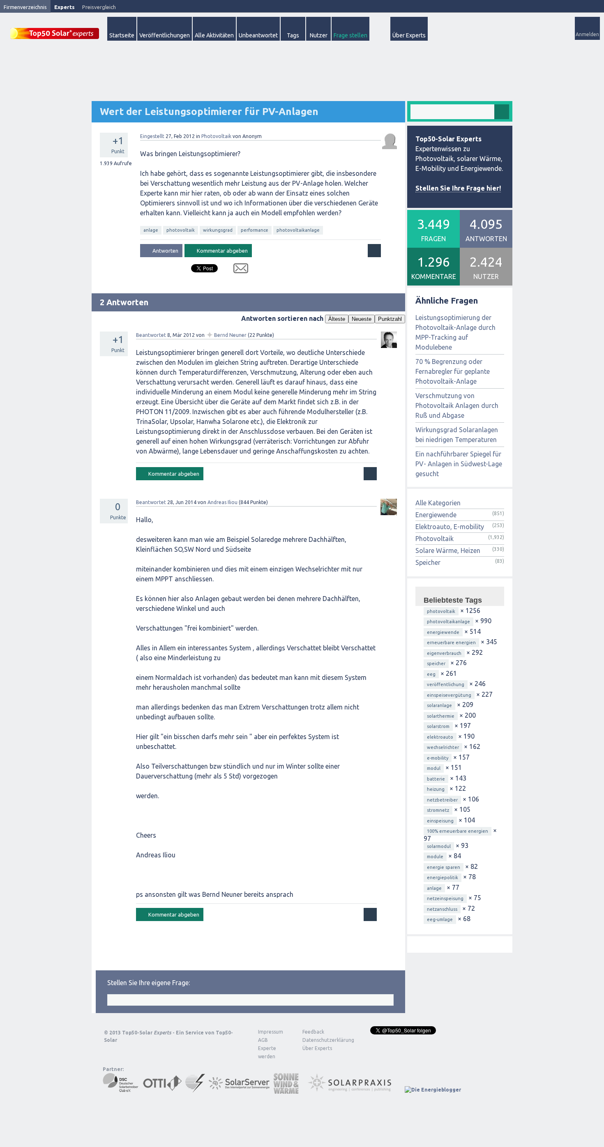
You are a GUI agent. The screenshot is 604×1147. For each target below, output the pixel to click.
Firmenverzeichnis (25, 7)
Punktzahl (390, 319)
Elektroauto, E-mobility (449, 526)
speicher (436, 663)
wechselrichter (443, 747)
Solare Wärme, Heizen (447, 550)
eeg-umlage (440, 919)
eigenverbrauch (444, 653)
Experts (64, 7)
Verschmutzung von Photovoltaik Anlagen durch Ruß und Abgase (456, 405)
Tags (293, 35)
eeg (431, 674)
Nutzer (318, 35)
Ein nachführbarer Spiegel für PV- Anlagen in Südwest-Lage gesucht (458, 463)
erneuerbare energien (451, 642)
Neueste (361, 319)
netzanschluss (442, 909)
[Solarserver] (239, 1089)
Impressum (270, 1031)
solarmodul (439, 846)
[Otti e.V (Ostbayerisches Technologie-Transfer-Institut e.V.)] (162, 1089)
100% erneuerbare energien (457, 831)
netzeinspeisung (445, 898)
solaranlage (439, 705)
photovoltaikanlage (298, 230)
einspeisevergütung (449, 695)
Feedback (313, 1031)
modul (433, 768)
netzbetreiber (442, 799)
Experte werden (267, 1052)
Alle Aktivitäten (214, 35)
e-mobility (437, 757)
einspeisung (440, 820)
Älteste (336, 319)
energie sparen (443, 867)
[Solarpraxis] (352, 1089)
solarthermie (440, 716)
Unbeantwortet (258, 35)
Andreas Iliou (222, 502)
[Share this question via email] (237, 270)
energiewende (443, 632)
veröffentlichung (445, 684)
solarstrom (438, 726)
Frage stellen (350, 35)
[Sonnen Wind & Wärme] (286, 1089)
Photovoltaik (216, 136)
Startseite (121, 35)
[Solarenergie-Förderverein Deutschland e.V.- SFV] (195, 1089)
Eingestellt (152, 136)
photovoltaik (180, 230)
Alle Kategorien (438, 503)
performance (254, 230)
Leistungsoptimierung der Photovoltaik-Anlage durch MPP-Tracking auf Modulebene (455, 332)
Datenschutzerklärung (322, 1040)
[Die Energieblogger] (433, 1089)
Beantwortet (151, 335)
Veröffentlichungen (164, 35)
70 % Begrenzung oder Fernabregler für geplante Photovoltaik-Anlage (452, 371)
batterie (436, 778)
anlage (150, 230)
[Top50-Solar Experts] (54, 29)
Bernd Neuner (230, 335)
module (435, 856)
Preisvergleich (99, 7)
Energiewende (435, 514)
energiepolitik (442, 877)
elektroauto (440, 737)
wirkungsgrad (218, 230)
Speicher (427, 562)
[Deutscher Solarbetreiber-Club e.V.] (121, 1089)
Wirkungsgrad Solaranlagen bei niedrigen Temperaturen (456, 434)
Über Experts (409, 35)
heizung (436, 789)
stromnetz (438, 810)
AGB (263, 1040)
